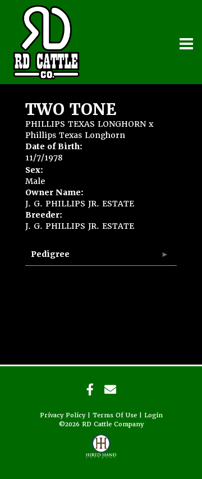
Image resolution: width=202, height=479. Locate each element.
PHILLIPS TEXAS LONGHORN (85, 124)
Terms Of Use (115, 415)
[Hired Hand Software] (101, 451)
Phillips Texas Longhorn (75, 135)
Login (153, 415)
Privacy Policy (62, 415)
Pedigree (50, 254)
